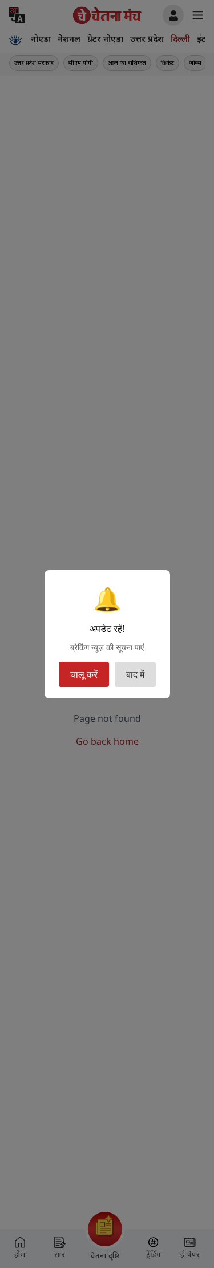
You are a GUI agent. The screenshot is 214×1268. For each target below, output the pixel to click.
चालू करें (84, 674)
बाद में (135, 674)
